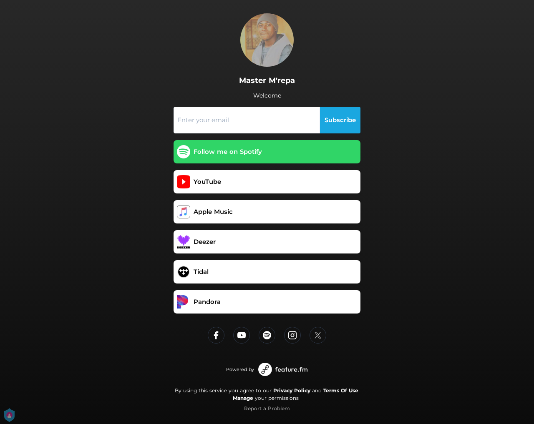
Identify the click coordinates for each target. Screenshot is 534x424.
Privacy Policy (291, 390)
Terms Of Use (340, 390)
